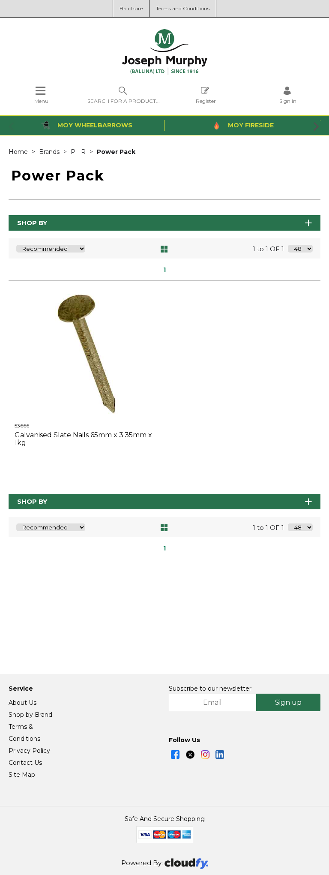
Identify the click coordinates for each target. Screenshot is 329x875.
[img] (175, 754)
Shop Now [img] (86, 464)
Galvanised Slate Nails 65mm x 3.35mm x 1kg (83, 439)
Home (19, 152)
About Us (22, 703)
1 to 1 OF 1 (268, 249)
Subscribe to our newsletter (210, 688)
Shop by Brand (30, 715)
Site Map (22, 775)
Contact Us (25, 763)
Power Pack (116, 152)
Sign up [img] (288, 702)
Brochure (131, 8)
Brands (50, 152)
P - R (79, 152)
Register (206, 101)
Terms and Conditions (182, 8)
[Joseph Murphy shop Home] (164, 73)
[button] (12, 126)
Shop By (32, 223)
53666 (22, 425)
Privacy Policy (29, 751)
